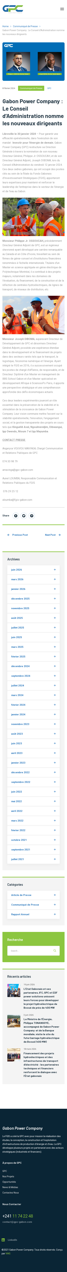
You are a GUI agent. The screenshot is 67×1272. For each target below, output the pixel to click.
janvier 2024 (18, 714)
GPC (49, 88)
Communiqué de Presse (25, 26)
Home (5, 26)
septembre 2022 (20, 782)
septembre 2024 (20, 675)
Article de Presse (21, 895)
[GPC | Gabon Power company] (13, 9)
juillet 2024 (17, 685)
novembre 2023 (20, 724)
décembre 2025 (20, 598)
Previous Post (20, 535)
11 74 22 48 (17, 1216)
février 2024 (18, 704)
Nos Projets (8, 1176)
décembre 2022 (20, 772)
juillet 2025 (17, 627)
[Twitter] (23, 515)
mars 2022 (17, 820)
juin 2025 (16, 637)
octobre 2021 (19, 840)
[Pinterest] (31, 515)
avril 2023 (16, 753)
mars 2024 (17, 695)
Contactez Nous (10, 1192)
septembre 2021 (20, 849)
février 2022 (18, 830)
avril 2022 (16, 811)
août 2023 (17, 733)
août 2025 (17, 618)
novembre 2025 (20, 608)
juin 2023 (16, 743)
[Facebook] (15, 515)
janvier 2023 (18, 762)
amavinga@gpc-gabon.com (17, 469)
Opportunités (9, 1182)
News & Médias (10, 1187)
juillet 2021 (17, 859)
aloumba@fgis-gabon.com (17, 499)
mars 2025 (17, 646)
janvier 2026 (18, 589)
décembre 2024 (20, 666)
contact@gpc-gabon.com (17, 1221)
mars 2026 (17, 579)
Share (5, 515)
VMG (8, 1253)
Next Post (50, 535)
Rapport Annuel (20, 914)
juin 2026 (16, 569)
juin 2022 (16, 791)
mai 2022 (16, 801)
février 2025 (18, 656)
